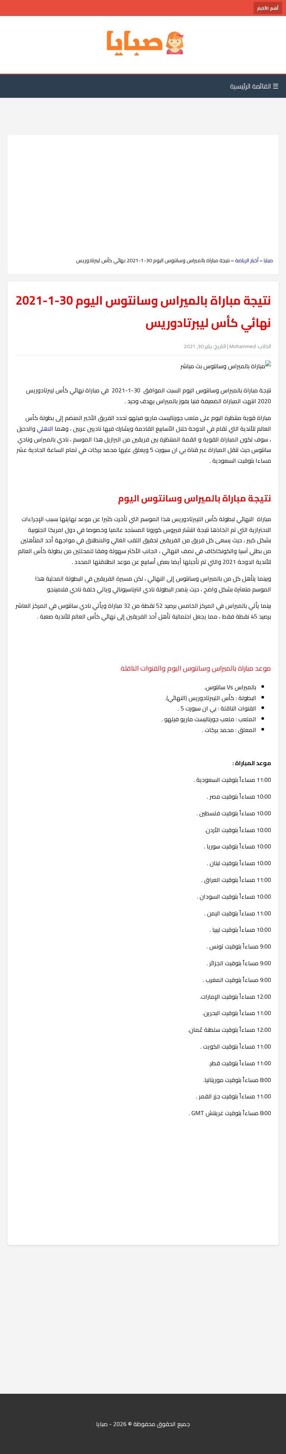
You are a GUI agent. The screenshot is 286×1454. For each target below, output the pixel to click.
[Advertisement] (143, 196)
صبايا (268, 260)
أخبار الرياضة (246, 260)
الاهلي (45, 428)
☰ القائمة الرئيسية (254, 86)
